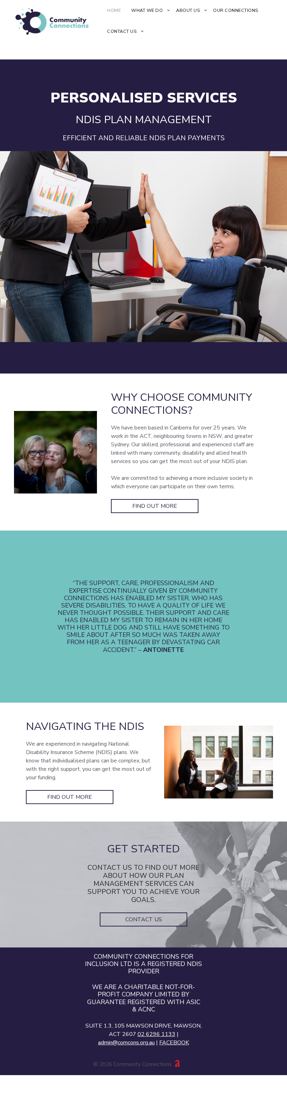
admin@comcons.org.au (126, 1042)
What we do (147, 10)
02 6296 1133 (156, 1034)
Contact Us (121, 31)
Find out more (154, 506)
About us (188, 10)
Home (114, 10)
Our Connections (235, 10)
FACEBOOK (174, 1042)
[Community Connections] (58, 20)
